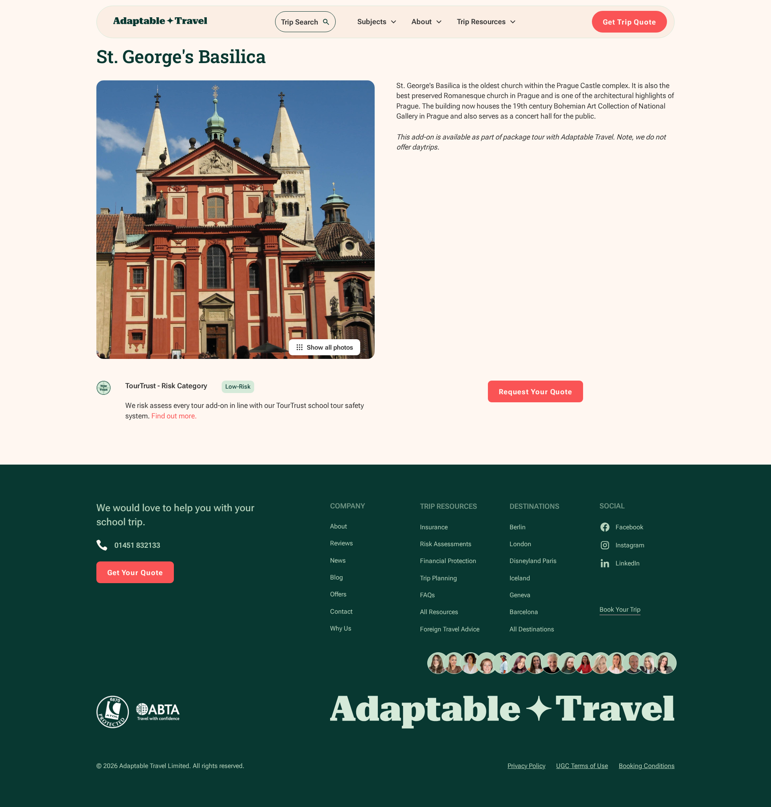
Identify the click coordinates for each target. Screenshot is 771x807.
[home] (160, 22)
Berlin (518, 527)
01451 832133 (137, 545)
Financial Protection (448, 561)
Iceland (520, 578)
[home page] (502, 712)
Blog (336, 577)
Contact (341, 611)
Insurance (434, 527)
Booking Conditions (647, 766)
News (338, 560)
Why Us (340, 628)
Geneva (520, 595)
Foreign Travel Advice (449, 629)
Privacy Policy (526, 766)
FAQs (427, 595)
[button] (377, 21)
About (338, 526)
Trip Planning (438, 578)
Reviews (341, 543)
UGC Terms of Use (582, 766)
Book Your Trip (620, 609)
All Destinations (532, 629)
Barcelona (524, 612)
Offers (338, 594)
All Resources (439, 612)
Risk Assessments (445, 544)
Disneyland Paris (533, 561)
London (520, 544)
